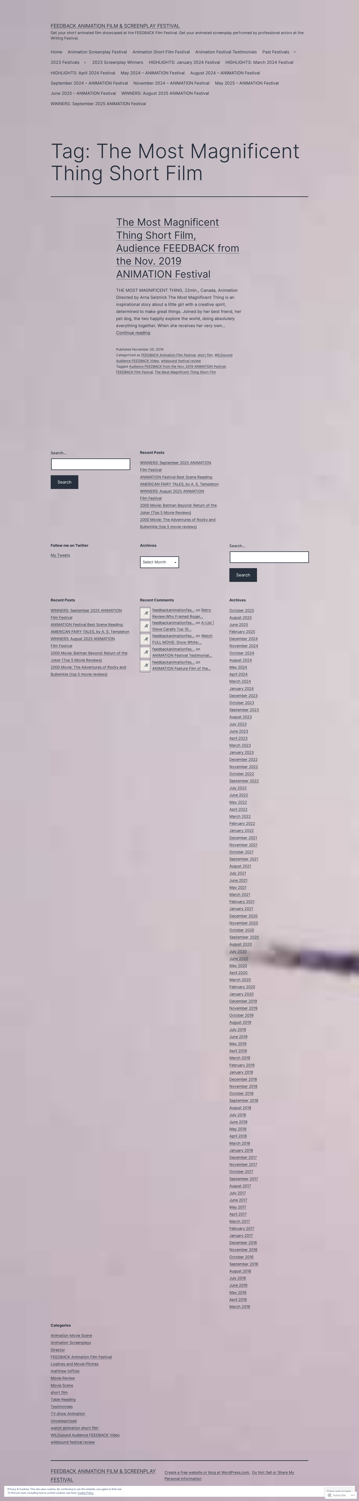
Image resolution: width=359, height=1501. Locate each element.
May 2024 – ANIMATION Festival (153, 72)
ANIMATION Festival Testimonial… (182, 655)
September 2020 (244, 937)
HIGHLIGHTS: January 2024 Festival (184, 62)
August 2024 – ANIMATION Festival (225, 72)
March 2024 (240, 681)
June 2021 (238, 880)
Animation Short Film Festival (161, 51)
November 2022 (243, 767)
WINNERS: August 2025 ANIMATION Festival (165, 93)
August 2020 (240, 944)
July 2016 (237, 1278)
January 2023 (241, 752)
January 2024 (241, 688)
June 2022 (238, 795)
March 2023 (240, 745)
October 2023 (241, 703)
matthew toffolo (65, 1371)
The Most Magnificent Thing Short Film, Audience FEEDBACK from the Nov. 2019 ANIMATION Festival (177, 248)
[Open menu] (294, 52)
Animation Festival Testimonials (226, 51)
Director (58, 1350)
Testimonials (62, 1406)
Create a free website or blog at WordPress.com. (207, 1472)
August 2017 (240, 1186)
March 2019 (239, 1058)
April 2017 (238, 1214)
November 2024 (243, 646)
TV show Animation (68, 1413)
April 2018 (238, 1136)
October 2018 (241, 1093)
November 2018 (243, 1086)
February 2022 (242, 823)
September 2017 (243, 1179)
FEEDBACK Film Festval (134, 372)
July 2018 (237, 1115)
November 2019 (243, 1008)
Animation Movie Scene (71, 1335)
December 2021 (243, 838)
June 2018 (238, 1122)
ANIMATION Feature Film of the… (181, 668)
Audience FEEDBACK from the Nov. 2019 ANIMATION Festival (177, 366)
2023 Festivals (65, 62)
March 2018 (239, 1143)
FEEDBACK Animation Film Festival (168, 355)
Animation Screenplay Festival (97, 51)
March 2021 (239, 894)
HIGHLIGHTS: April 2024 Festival (83, 72)
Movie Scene (62, 1385)
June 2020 (238, 958)
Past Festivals (275, 51)
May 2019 (237, 1044)
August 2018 (240, 1108)
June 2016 (238, 1285)
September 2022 (244, 781)
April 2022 (238, 809)
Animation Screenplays (71, 1342)
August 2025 (240, 617)
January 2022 (241, 830)
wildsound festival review (181, 361)
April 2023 (238, 738)
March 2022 (240, 816)
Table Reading (63, 1399)
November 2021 (243, 845)
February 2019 (241, 1065)
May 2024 (238, 667)
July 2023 (238, 724)
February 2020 (242, 987)
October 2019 (241, 1015)
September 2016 (243, 1264)
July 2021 (237, 873)
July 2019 (237, 1029)
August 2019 (240, 1022)
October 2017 (241, 1171)
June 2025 (238, 624)
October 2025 (241, 610)
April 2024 (238, 674)
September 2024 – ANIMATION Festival (89, 83)
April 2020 (238, 972)
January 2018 (241, 1150)
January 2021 (241, 908)
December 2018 (243, 1079)
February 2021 (241, 901)
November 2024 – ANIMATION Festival (171, 83)
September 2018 (243, 1100)
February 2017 (241, 1228)
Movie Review (63, 1378)
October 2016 (241, 1257)
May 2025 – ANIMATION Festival (247, 83)
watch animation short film (74, 1428)
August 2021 (240, 866)
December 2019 (243, 1001)
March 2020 (240, 980)
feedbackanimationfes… (173, 610)
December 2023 (243, 695)
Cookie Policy (85, 1492)
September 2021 (243, 859)
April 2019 (238, 1051)
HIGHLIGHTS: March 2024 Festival (259, 62)
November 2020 (243, 923)
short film (205, 355)
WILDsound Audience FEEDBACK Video (85, 1435)
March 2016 (239, 1306)
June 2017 (238, 1200)
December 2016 (243, 1242)
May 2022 (238, 802)
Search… (58, 453)
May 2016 (237, 1292)
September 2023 (244, 710)
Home (56, 51)
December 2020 (243, 916)
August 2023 (240, 717)
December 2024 (243, 639)
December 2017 (243, 1157)
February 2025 (242, 631)
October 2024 (241, 653)
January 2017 (241, 1235)
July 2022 (238, 788)
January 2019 (241, 1072)
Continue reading (133, 332)
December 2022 (243, 759)
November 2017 (243, 1164)
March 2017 (239, 1221)
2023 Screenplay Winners (117, 62)
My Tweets (60, 555)
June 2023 (238, 731)
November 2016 (243, 1249)
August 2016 (240, 1271)
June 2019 (238, 1036)
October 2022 (241, 774)
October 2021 (241, 852)
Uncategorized (64, 1421)
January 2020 (241, 994)
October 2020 (241, 930)
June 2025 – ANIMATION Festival (83, 93)
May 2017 (237, 1207)
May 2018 (237, 1129)
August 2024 (240, 660)
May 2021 (237, 887)
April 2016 (238, 1299)
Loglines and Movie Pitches (74, 1364)
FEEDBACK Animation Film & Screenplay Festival (115, 26)
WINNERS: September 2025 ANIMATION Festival (98, 103)
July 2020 (238, 951)
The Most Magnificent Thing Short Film (185, 372)
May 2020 (238, 965)
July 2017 (237, 1193)
